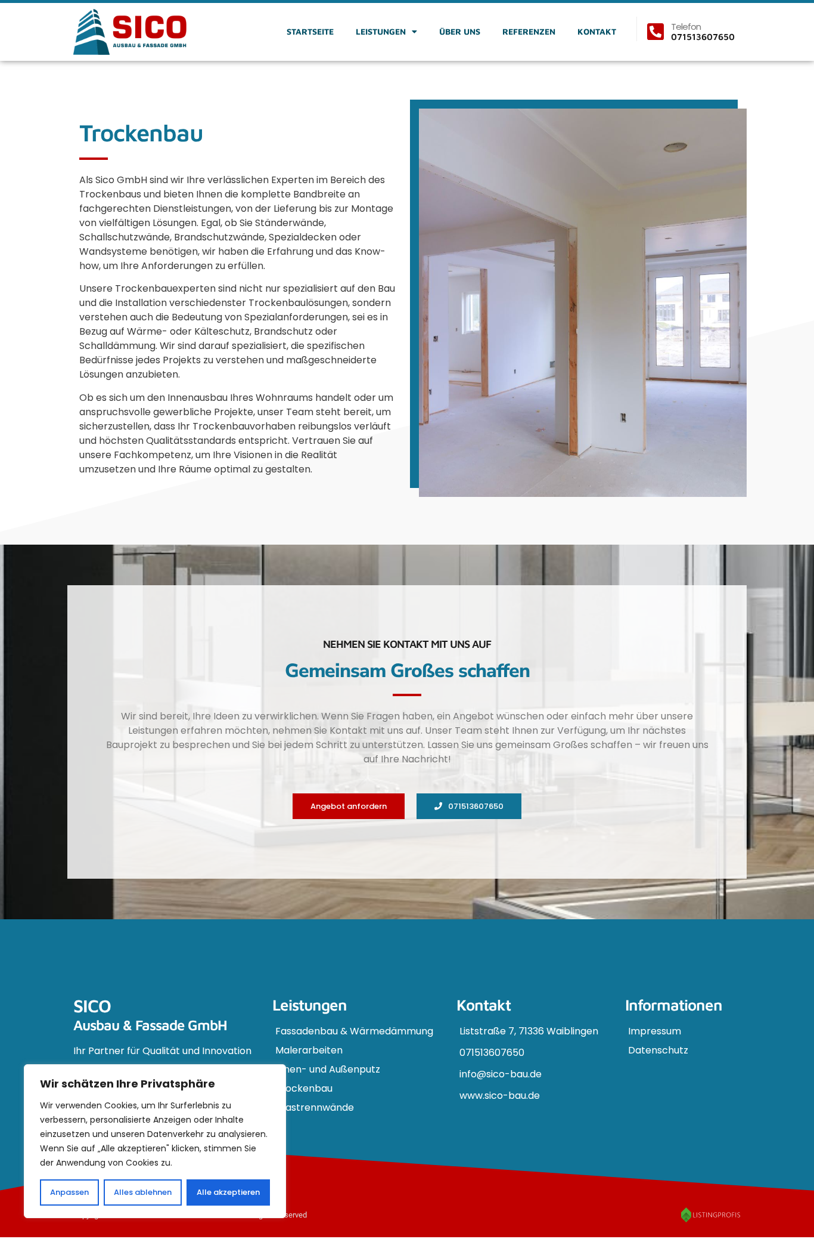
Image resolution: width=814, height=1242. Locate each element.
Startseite (310, 31)
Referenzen (528, 31)
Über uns (459, 31)
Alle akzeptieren (228, 1192)
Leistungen (381, 31)
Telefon (686, 26)
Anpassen (69, 1192)
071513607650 (703, 37)
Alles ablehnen (143, 1192)
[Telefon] (655, 31)
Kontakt (596, 31)
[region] (155, 1141)
